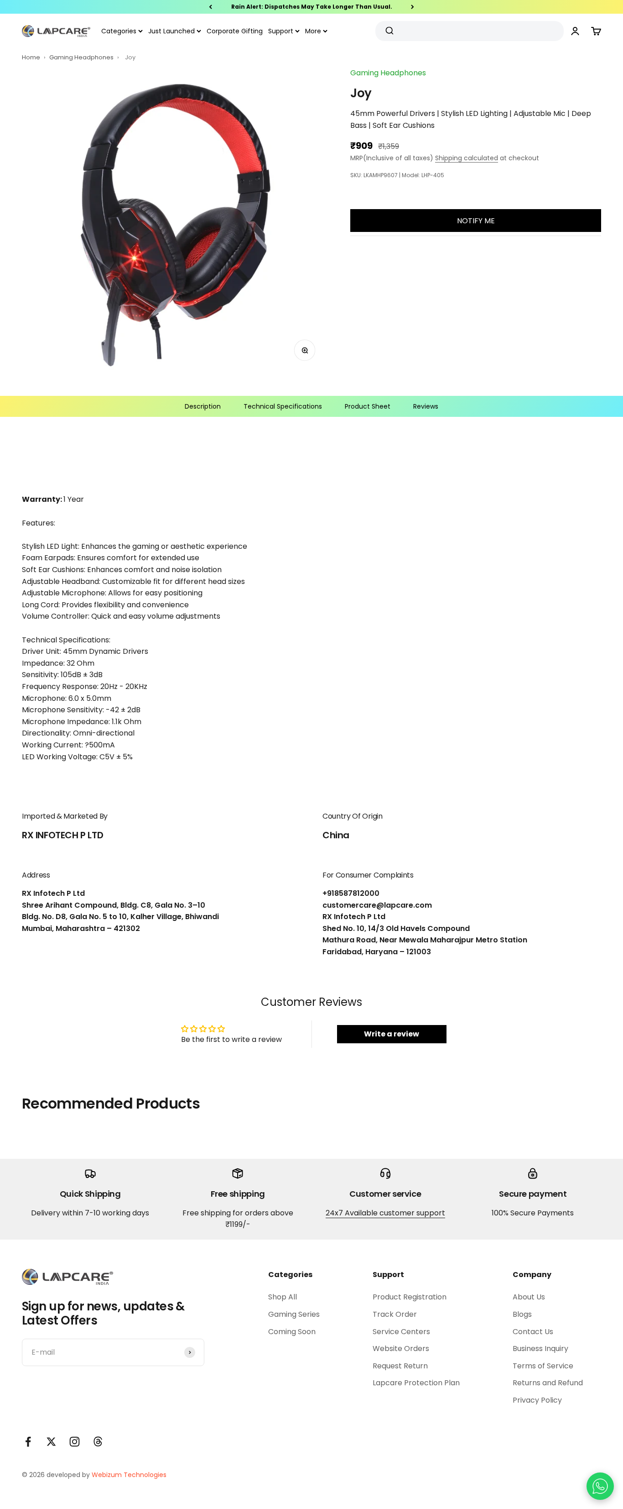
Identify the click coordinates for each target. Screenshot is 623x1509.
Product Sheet (367, 406)
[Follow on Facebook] (28, 1441)
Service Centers (401, 1331)
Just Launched (171, 31)
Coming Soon (292, 1331)
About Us (529, 1297)
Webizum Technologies (129, 1474)
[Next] (412, 6)
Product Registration (409, 1297)
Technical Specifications (283, 406)
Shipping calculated (466, 158)
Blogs (522, 1314)
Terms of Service (543, 1366)
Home (31, 57)
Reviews (425, 406)
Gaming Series (294, 1314)
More (313, 31)
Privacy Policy (537, 1400)
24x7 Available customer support (385, 1213)
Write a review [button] (391, 1034)
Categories (118, 31)
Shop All (282, 1297)
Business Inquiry (540, 1348)
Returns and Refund (548, 1383)
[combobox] (466, 31)
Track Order (395, 1314)
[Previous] (210, 6)
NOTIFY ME (476, 221)
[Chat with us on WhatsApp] (600, 1486)
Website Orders (401, 1348)
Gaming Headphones (82, 57)
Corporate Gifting (235, 31)
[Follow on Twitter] (51, 1441)
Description (203, 406)
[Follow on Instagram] (74, 1441)
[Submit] (390, 31)
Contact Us (533, 1331)
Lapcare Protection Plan (416, 1383)
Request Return (400, 1366)
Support (280, 31)
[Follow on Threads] (98, 1441)
